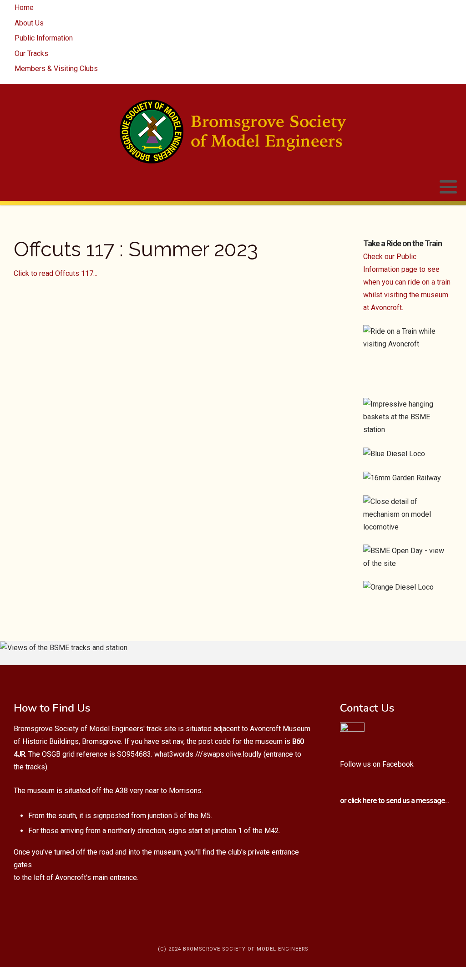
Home (24, 7)
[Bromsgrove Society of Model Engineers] (233, 131)
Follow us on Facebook (377, 764)
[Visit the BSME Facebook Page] (352, 734)
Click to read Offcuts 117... (55, 273)
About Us (29, 23)
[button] (448, 187)
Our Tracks (31, 53)
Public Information (44, 38)
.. (394, 800)
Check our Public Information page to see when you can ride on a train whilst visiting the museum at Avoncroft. (407, 282)
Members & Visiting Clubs (56, 68)
